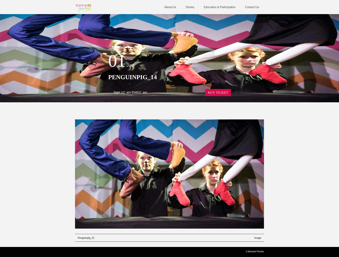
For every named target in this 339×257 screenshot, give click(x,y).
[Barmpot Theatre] (83, 8)
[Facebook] (78, 252)
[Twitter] (84, 252)
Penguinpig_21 (86, 237)
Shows (190, 7)
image (257, 237)
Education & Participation (220, 7)
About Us (170, 7)
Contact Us (252, 7)
